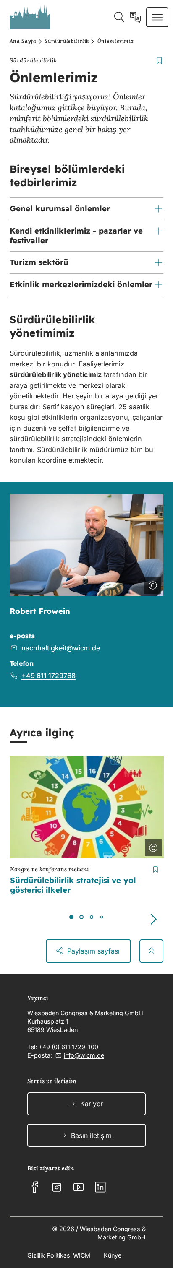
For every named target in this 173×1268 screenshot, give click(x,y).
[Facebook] (34, 1187)
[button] (86, 209)
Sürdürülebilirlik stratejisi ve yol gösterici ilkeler (73, 885)
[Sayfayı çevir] (135, 17)
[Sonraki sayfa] (153, 919)
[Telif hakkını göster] (151, 584)
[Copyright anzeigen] (152, 846)
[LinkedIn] (100, 1187)
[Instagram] (56, 1187)
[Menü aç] (157, 17)
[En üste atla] (151, 950)
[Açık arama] (119, 17)
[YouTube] (78, 1187)
